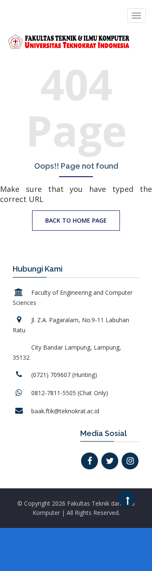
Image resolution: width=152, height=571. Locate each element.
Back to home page (76, 220)
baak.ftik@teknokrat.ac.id (65, 411)
